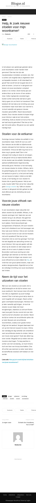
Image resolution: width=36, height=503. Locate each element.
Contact (18, 497)
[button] (33, 12)
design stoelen (11, 187)
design (10, 396)
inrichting (24, 396)
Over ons (28, 495)
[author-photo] (18, 442)
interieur (5, 398)
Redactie (7, 34)
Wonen (10, 16)
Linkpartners (20, 495)
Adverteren (12, 495)
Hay (28, 260)
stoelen (12, 398)
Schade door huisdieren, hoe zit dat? (26, 424)
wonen (18, 398)
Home (4, 16)
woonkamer (25, 398)
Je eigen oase (6, 422)
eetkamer (17, 396)
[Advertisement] (18, 379)
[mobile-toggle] (3, 12)
